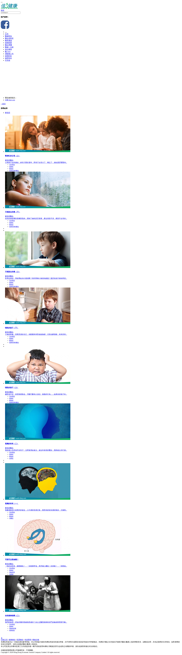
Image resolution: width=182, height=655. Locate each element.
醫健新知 (8, 36)
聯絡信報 (35, 640)
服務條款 (12, 640)
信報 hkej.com (10, 100)
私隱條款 (20, 640)
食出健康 (8, 49)
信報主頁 (4, 640)
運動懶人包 (9, 54)
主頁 (6, 34)
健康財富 (8, 56)
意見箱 (7, 60)
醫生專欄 (8, 45)
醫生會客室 (9, 38)
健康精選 (8, 43)
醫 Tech (7, 51)
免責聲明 (28, 640)
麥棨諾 (7, 113)
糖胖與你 (8, 58)
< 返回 (3, 104)
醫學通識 (8, 40)
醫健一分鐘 (9, 47)
